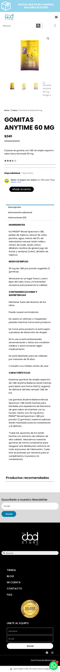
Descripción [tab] (14, 207)
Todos (14, 110)
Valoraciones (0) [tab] (17, 217)
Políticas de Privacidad (43, 660)
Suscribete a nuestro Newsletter (24, 500)
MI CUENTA (14, 582)
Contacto (14, 588)
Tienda (11, 570)
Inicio (6, 110)
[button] (56, 17)
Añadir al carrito (21, 189)
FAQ (9, 594)
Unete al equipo (18, 623)
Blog (10, 576)
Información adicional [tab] (20, 212)
